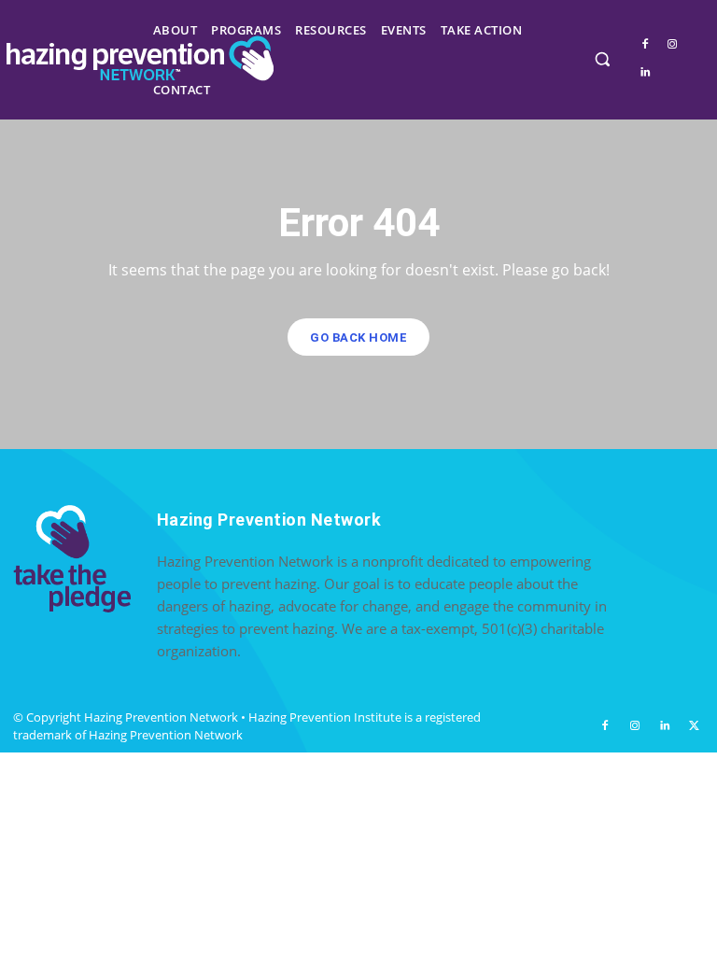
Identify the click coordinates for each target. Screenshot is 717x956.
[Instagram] (672, 44)
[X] (693, 726)
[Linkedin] (645, 72)
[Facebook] (645, 44)
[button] (601, 58)
